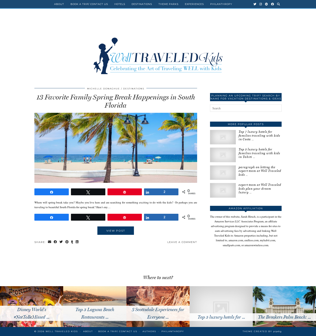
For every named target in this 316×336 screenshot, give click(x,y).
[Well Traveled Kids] (158, 46)
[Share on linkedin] (77, 242)
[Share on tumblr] (72, 242)
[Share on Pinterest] (67, 242)
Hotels (119, 4)
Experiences (194, 4)
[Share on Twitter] (61, 242)
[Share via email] (50, 242)
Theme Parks (168, 4)
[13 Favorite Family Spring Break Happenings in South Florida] (115, 182)
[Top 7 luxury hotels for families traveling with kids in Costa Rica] (223, 137)
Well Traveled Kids (62, 331)
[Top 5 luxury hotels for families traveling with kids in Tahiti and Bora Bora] (223, 155)
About (59, 4)
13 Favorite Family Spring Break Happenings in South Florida (116, 101)
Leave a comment (182, 242)
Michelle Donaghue (103, 88)
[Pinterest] (266, 4)
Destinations (142, 4)
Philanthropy (221, 4)
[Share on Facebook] (55, 242)
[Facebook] (272, 4)
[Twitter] (254, 4)
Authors (149, 331)
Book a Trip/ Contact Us (89, 4)
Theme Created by (262, 331)
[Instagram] (260, 4)
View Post (115, 230)
